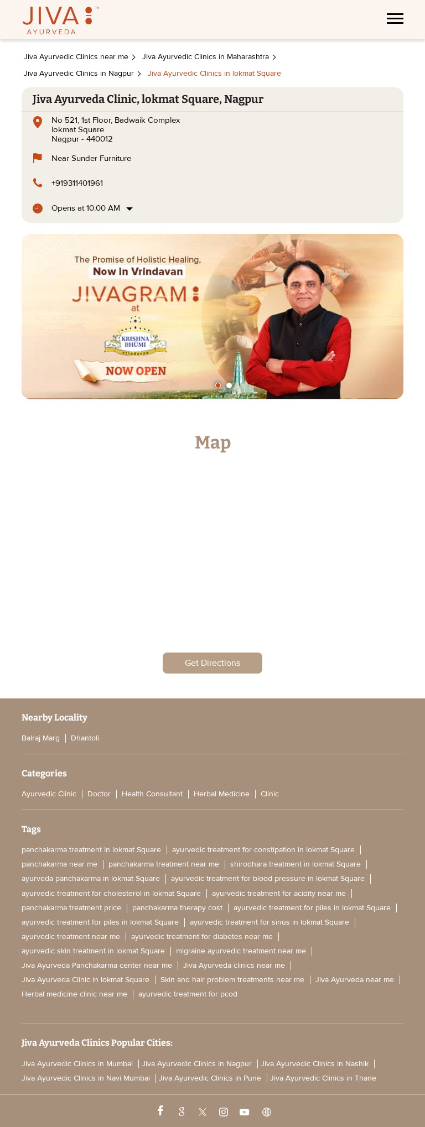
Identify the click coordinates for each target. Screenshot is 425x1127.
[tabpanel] (212, 317)
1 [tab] (218, 385)
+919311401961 (77, 183)
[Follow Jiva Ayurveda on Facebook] (159, 1111)
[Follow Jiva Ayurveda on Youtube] (244, 1111)
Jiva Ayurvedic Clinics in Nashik (315, 1064)
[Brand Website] (265, 1111)
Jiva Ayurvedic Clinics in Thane (323, 1078)
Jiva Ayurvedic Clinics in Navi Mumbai (86, 1078)
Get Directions (212, 663)
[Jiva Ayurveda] (61, 22)
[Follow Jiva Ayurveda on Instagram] (222, 1111)
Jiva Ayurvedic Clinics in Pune (210, 1078)
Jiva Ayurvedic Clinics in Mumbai (77, 1064)
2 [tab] (229, 385)
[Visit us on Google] (180, 1111)
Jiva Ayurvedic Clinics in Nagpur (197, 1064)
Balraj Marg (41, 738)
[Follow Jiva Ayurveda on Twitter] (201, 1111)
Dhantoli (85, 738)
